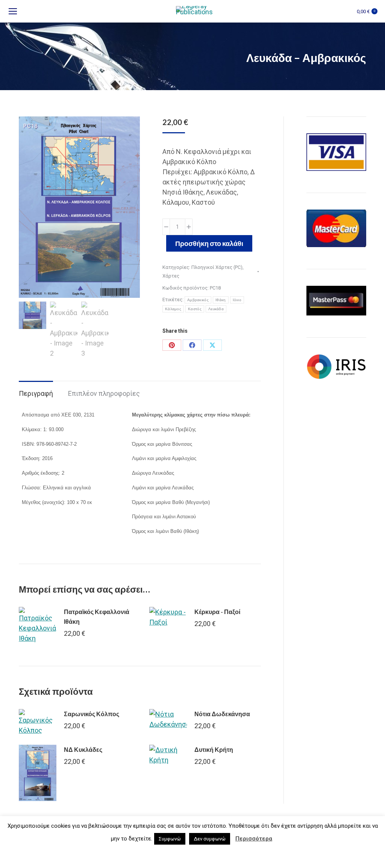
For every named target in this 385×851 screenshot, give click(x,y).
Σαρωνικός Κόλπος (91, 713)
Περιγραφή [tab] (36, 393)
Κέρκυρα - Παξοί (217, 611)
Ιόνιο (237, 300)
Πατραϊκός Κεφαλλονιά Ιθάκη (96, 616)
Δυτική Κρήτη (213, 749)
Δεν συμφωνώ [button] (210, 839)
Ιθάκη (220, 300)
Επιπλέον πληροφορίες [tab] (104, 393)
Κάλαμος (173, 309)
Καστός (195, 309)
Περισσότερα (253, 838)
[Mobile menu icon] (13, 11)
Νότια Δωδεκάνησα (222, 713)
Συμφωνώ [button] (170, 839)
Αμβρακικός (198, 300)
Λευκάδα (216, 309)
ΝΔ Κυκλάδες (83, 749)
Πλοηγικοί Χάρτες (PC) (217, 267)
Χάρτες (170, 276)
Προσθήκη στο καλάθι (209, 243)
